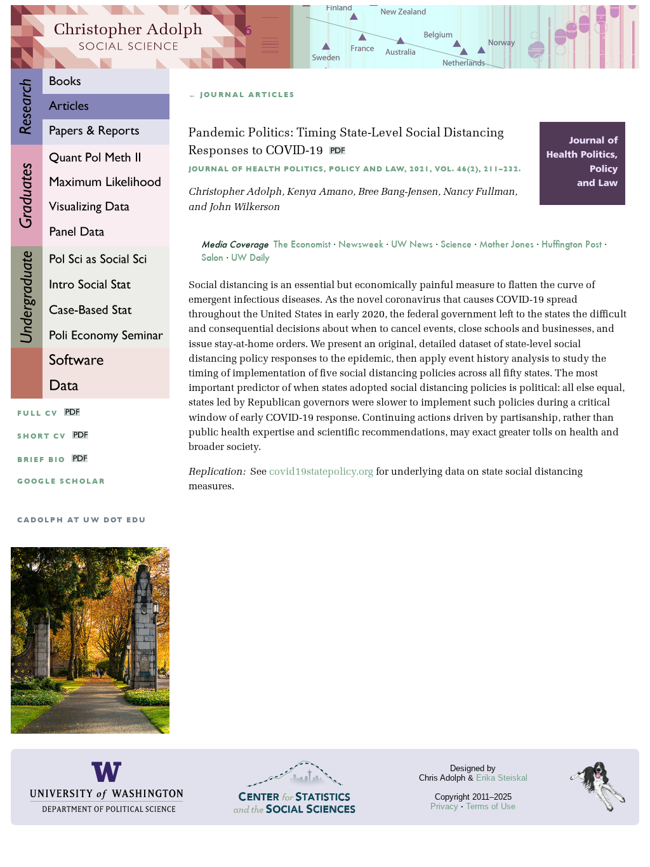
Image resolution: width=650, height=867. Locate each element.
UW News (412, 244)
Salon (212, 257)
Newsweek (360, 244)
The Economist (302, 244)
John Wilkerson (244, 207)
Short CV (41, 436)
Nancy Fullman (479, 192)
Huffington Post (571, 244)
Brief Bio (41, 460)
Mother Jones (506, 244)
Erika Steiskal (501, 778)
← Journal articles (242, 95)
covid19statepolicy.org (321, 472)
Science (456, 244)
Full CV (37, 413)
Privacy (444, 806)
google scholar (61, 481)
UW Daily (250, 257)
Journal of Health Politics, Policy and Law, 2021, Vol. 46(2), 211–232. (355, 169)
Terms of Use (490, 806)
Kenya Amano (320, 192)
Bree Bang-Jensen (398, 192)
